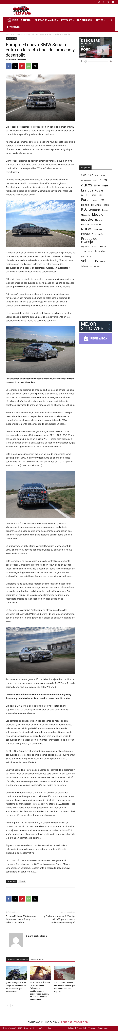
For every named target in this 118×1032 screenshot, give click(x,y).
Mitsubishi (85, 215)
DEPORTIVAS (13, 27)
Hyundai (96, 204)
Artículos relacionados (17, 960)
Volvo (97, 265)
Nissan (85, 224)
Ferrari (94, 195)
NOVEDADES (66, 20)
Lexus (105, 210)
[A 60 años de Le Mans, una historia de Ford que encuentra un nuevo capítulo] (64, 973)
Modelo (97, 214)
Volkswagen (86, 266)
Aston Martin (86, 180)
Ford (85, 199)
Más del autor (37, 960)
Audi (95, 180)
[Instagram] (99, 2)
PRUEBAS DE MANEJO (45, 20)
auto (103, 179)
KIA (84, 209)
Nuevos (98, 229)
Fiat (100, 195)
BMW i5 (22, 881)
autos (86, 184)
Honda (85, 204)
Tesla (102, 246)
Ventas (102, 261)
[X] (108, 2)
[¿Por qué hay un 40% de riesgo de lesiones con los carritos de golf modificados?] (16, 973)
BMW (97, 185)
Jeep (106, 204)
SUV (94, 246)
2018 (83, 175)
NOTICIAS (26, 20)
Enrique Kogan (92, 190)
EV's (82, 195)
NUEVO (86, 229)
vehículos (89, 260)
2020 (97, 175)
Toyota (99, 251)
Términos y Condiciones (98, 1028)
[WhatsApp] (28, 66)
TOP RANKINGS (84, 20)
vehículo (87, 256)
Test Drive (86, 251)
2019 (90, 175)
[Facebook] (94, 2)
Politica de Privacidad (77, 1028)
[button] (111, 20)
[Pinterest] (103, 2)
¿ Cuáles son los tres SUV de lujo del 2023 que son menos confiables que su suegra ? (59, 919)
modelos (87, 219)
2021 (103, 175)
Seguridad (85, 246)
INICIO (15, 20)
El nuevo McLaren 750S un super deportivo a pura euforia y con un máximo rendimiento (21, 919)
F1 (87, 194)
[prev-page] (7, 1005)
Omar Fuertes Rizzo (17, 60)
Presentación (97, 234)
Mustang (98, 220)
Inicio (8, 34)
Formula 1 (94, 200)
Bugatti (105, 185)
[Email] (35, 66)
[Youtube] (113, 2)
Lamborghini (94, 209)
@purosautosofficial (75, 1022)
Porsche (85, 233)
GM (102, 199)
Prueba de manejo (89, 240)
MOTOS (99, 20)
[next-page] (12, 1005)
